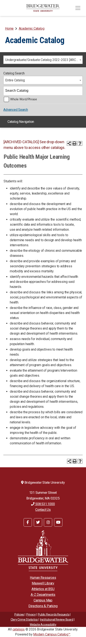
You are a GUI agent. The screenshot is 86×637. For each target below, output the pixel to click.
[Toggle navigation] (78, 8)
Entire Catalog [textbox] (15, 80)
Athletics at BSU (43, 589)
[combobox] (43, 60)
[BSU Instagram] (48, 522)
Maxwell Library (43, 583)
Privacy (31, 614)
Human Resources (43, 578)
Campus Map (43, 600)
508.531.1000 (44, 504)
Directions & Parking (42, 606)
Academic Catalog (31, 28)
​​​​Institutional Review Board (56, 619)
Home (9, 28)
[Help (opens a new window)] (80, 143)
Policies (19, 614)
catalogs (19, 629)
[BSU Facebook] (28, 522)
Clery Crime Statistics (24, 619)
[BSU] (43, 8)
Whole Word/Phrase (23, 99)
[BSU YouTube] (58, 522)
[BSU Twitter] (38, 522)
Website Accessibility (43, 624)
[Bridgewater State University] (43, 550)
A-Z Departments (43, 595)
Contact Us (43, 510)
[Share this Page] (69, 143)
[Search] (78, 90)
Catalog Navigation (21, 122)
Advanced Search (15, 110)
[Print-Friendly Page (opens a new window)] (74, 143)
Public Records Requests (53, 614)
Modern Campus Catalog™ (51, 634)
